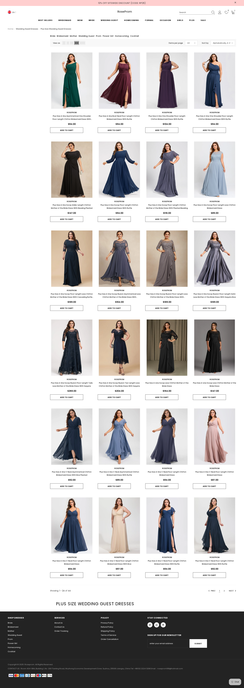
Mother (73, 36)
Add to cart (66, 130)
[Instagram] (156, 624)
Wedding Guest (86, 36)
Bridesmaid (62, 36)
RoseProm (122, 11)
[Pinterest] (163, 624)
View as (56, 43)
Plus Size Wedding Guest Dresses (56, 29)
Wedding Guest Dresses (27, 29)
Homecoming (122, 36)
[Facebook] (149, 624)
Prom (98, 36)
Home (10, 29)
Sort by (205, 43)
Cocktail (134, 36)
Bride (52, 36)
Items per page (176, 43)
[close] (235, 2)
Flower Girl (108, 36)
